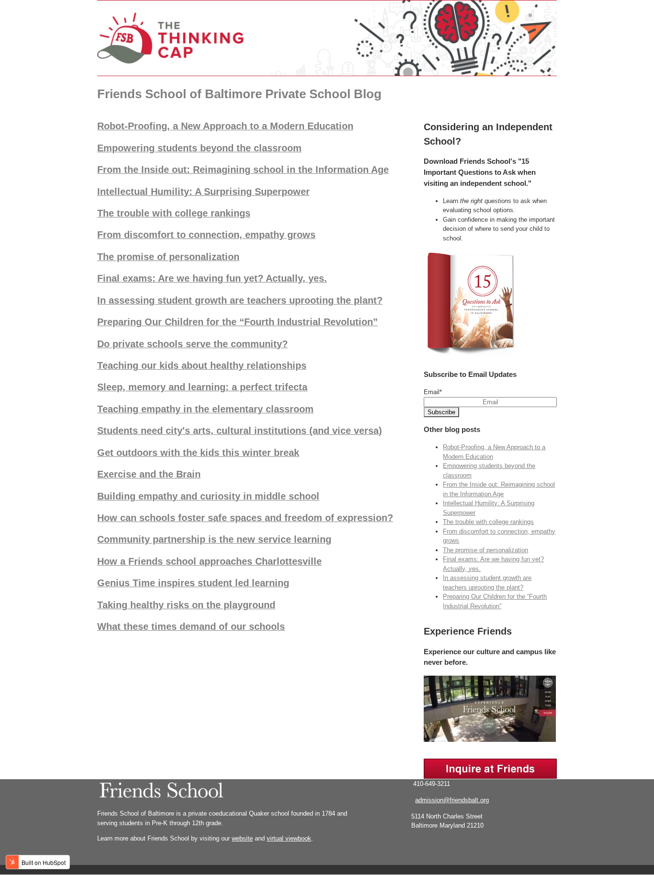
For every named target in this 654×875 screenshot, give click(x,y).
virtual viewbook (289, 838)
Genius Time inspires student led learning (193, 583)
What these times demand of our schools (191, 626)
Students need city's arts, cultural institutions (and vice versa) (239, 430)
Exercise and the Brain (149, 474)
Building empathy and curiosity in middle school (208, 496)
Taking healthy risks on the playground (186, 605)
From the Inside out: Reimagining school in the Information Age (243, 169)
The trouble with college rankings (173, 213)
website (242, 838)
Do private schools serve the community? (192, 344)
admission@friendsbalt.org (452, 800)
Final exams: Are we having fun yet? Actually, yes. (212, 278)
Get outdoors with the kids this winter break (198, 452)
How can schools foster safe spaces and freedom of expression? (245, 517)
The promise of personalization (168, 256)
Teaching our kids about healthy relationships (201, 365)
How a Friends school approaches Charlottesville (209, 561)
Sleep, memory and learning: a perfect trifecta (202, 387)
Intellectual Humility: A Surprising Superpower (203, 191)
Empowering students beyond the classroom (199, 148)
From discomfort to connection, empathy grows (206, 234)
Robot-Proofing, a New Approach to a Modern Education (225, 126)
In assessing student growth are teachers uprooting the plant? (240, 300)
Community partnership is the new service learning (214, 539)
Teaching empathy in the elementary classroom (205, 409)
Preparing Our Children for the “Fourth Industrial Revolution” (237, 322)
